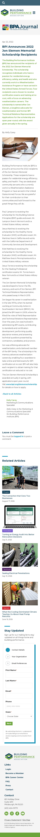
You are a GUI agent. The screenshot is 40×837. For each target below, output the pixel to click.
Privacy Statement (12, 820)
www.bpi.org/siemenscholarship (21, 384)
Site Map (26, 820)
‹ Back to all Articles (11, 394)
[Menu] (34, 12)
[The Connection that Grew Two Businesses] (20, 477)
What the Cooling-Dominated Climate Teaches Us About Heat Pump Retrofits (19, 614)
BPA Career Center (14, 777)
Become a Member (15, 773)
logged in (18, 436)
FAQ (8, 781)
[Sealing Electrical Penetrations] (20, 555)
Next (9, 723)
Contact (9, 790)
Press (8, 786)
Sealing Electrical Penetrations (16, 573)
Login (8, 769)
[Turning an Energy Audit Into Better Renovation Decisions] (20, 516)
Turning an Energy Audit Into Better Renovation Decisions (18, 535)
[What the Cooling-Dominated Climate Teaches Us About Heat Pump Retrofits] (20, 593)
